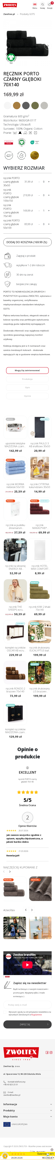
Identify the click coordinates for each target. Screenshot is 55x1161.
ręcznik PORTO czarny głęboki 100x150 (11, 195)
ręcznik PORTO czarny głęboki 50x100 (11, 224)
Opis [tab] (27, 387)
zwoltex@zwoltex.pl (11, 1095)
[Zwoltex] (10, 5)
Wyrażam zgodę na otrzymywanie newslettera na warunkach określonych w (30, 1013)
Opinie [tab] (27, 396)
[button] (48, 46)
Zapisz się (25, 1024)
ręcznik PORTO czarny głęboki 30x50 (11, 181)
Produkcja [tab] (27, 379)
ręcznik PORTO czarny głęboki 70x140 (11, 210)
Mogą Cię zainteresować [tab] (27, 370)
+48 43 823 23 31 (10, 1084)
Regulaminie (36, 1014)
